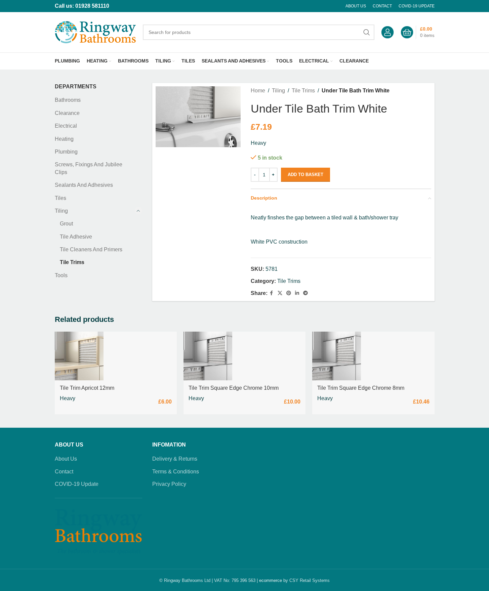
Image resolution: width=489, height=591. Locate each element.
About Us (66, 459)
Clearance (67, 113)
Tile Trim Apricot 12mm (87, 388)
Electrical (66, 126)
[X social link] (280, 293)
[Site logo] (95, 32)
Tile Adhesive (76, 237)
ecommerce (270, 580)
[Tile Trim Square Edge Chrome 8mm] (336, 356)
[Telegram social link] (305, 293)
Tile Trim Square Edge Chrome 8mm (360, 388)
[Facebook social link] (272, 293)
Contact (64, 471)
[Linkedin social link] (297, 293)
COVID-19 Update (76, 484)
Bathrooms (68, 100)
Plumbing (66, 152)
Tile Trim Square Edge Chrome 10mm (234, 388)
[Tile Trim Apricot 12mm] (79, 356)
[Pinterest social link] (288, 293)
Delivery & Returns (174, 459)
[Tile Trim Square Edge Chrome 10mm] (208, 356)
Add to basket (305, 174)
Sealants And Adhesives (84, 185)
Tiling (61, 211)
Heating (64, 139)
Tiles (60, 198)
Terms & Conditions (175, 471)
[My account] (387, 32)
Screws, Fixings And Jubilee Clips (88, 168)
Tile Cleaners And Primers (91, 249)
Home (258, 90)
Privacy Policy (169, 484)
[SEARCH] (366, 32)
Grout (66, 223)
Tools (61, 275)
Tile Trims (72, 262)
